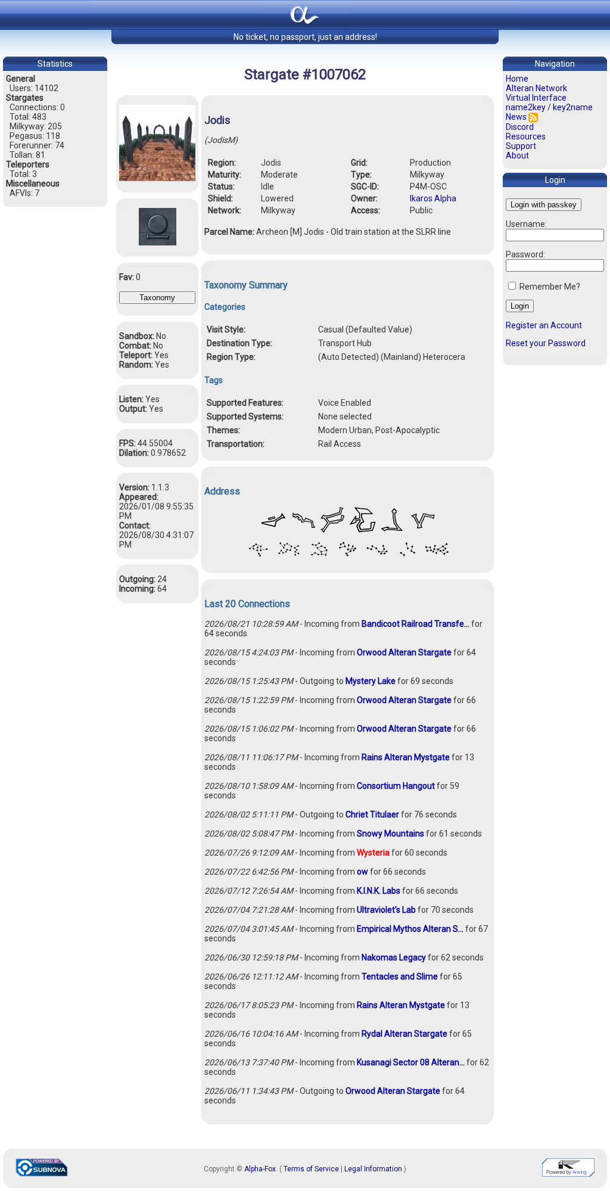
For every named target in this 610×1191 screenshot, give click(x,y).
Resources (526, 136)
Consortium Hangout (396, 786)
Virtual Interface (536, 97)
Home (517, 78)
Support (521, 146)
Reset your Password (546, 343)
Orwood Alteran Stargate (404, 652)
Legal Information (373, 1169)
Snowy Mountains (390, 833)
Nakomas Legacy (394, 957)
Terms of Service (311, 1169)
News (516, 117)
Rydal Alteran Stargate (404, 1033)
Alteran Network (536, 88)
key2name (573, 107)
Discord (520, 127)
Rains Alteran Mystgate (406, 757)
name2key (526, 107)
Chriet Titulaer (372, 814)
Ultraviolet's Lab (386, 910)
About (517, 155)
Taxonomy (157, 297)
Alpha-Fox (260, 1169)
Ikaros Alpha (433, 198)
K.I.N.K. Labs (378, 890)
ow (362, 871)
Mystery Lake (371, 681)
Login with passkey (544, 204)
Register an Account (544, 325)
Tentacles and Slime (400, 976)
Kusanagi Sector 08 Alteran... (411, 1062)
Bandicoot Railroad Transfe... (415, 624)
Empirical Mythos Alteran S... (410, 929)
